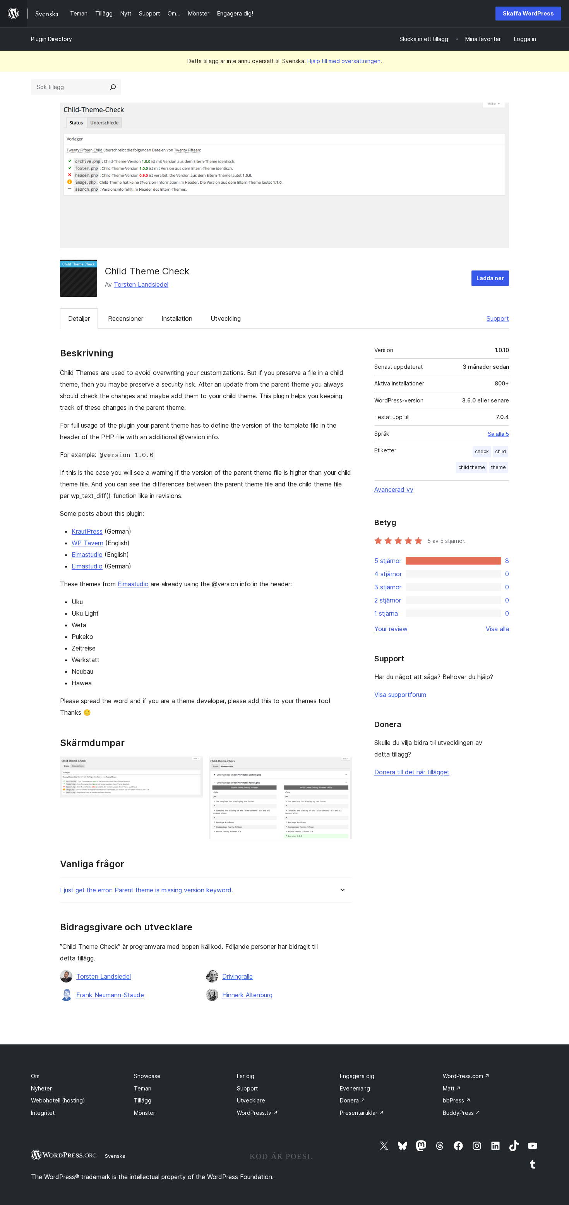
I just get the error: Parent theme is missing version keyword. (146, 890)
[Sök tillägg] (113, 87)
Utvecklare (251, 1100)
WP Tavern (87, 543)
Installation (176, 318)
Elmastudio (87, 554)
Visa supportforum (400, 694)
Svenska (115, 1156)
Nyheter (41, 1088)
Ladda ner (490, 278)
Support (498, 318)
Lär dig (245, 1076)
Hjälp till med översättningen (343, 61)
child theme (471, 467)
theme (498, 467)
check (482, 451)
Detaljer (79, 318)
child (500, 451)
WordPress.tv (257, 1112)
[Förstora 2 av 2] (341, 767)
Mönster (144, 1112)
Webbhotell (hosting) (58, 1100)
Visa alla (497, 629)
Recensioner (125, 318)
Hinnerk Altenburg (247, 995)
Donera (352, 1100)
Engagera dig (357, 1076)
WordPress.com (466, 1076)
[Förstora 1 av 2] (192, 767)
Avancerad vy (393, 489)
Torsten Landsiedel (141, 284)
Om (35, 1076)
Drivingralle (237, 976)
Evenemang (355, 1088)
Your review (391, 629)
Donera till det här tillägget (411, 772)
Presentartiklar (362, 1112)
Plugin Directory (51, 39)
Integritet (43, 1112)
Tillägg (142, 1100)
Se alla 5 (498, 434)
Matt (452, 1088)
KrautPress (87, 531)
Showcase (147, 1076)
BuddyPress (461, 1112)
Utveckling (226, 318)
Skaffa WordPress (528, 13)
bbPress (457, 1100)
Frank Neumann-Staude (110, 995)
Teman (142, 1088)
